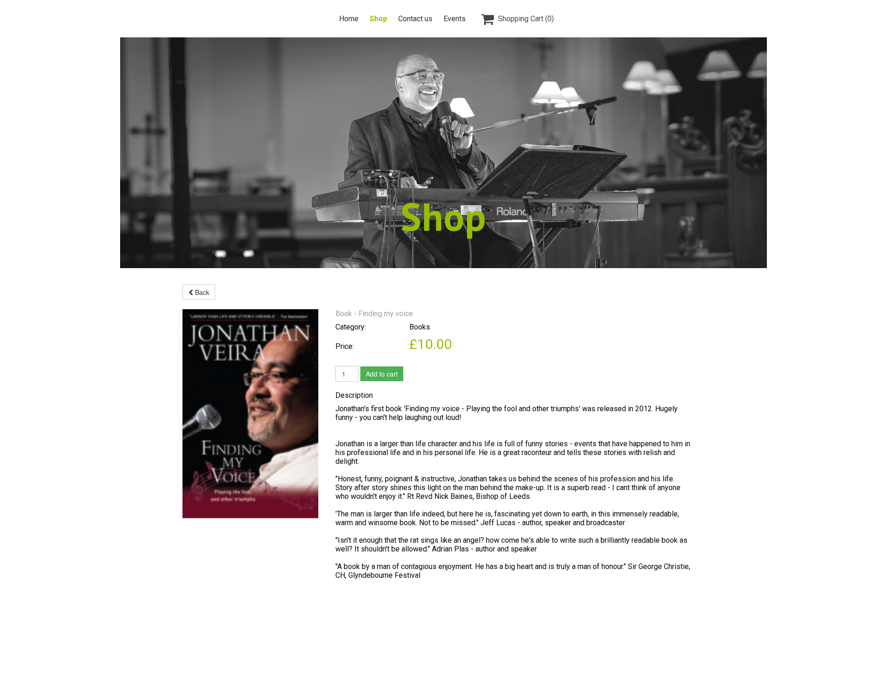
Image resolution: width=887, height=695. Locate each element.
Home (348, 18)
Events (455, 18)
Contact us (415, 18)
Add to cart (382, 373)
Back (201, 292)
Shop (378, 18)
